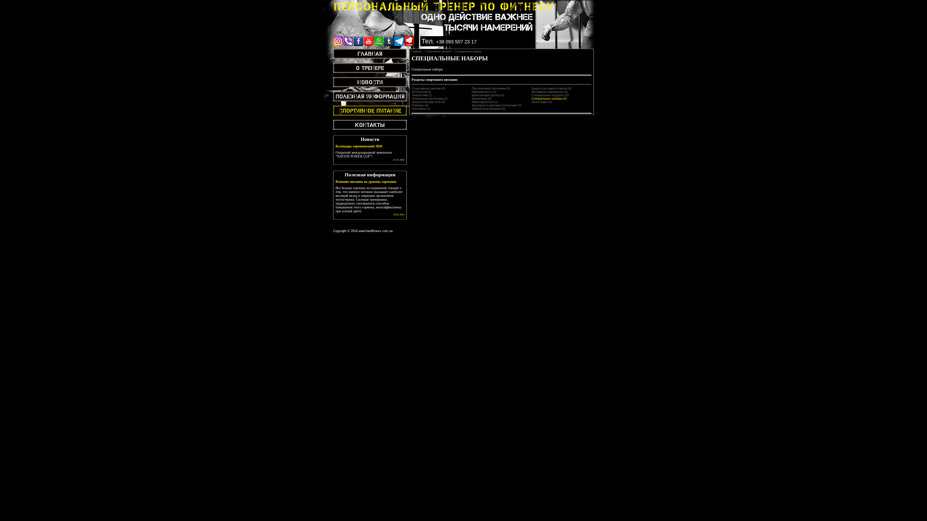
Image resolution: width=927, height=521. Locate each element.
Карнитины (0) (482, 98)
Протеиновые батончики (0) (491, 88)
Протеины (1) (421, 108)
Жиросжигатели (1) (485, 102)
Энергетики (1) (422, 95)
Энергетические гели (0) (428, 102)
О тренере (370, 68)
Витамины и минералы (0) (550, 92)
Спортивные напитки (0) (428, 88)
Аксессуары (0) (542, 102)
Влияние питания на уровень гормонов (366, 182)
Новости (370, 82)
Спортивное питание (370, 110)
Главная (370, 53)
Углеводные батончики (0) (430, 98)
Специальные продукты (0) (550, 95)
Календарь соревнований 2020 (359, 146)
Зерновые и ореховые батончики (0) (496, 105)
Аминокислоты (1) (484, 92)
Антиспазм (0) (421, 92)
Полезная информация (370, 96)
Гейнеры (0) (420, 105)
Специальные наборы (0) (549, 98)
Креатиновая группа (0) (488, 95)
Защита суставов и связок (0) (551, 88)
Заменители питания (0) (488, 108)
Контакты (370, 125)
